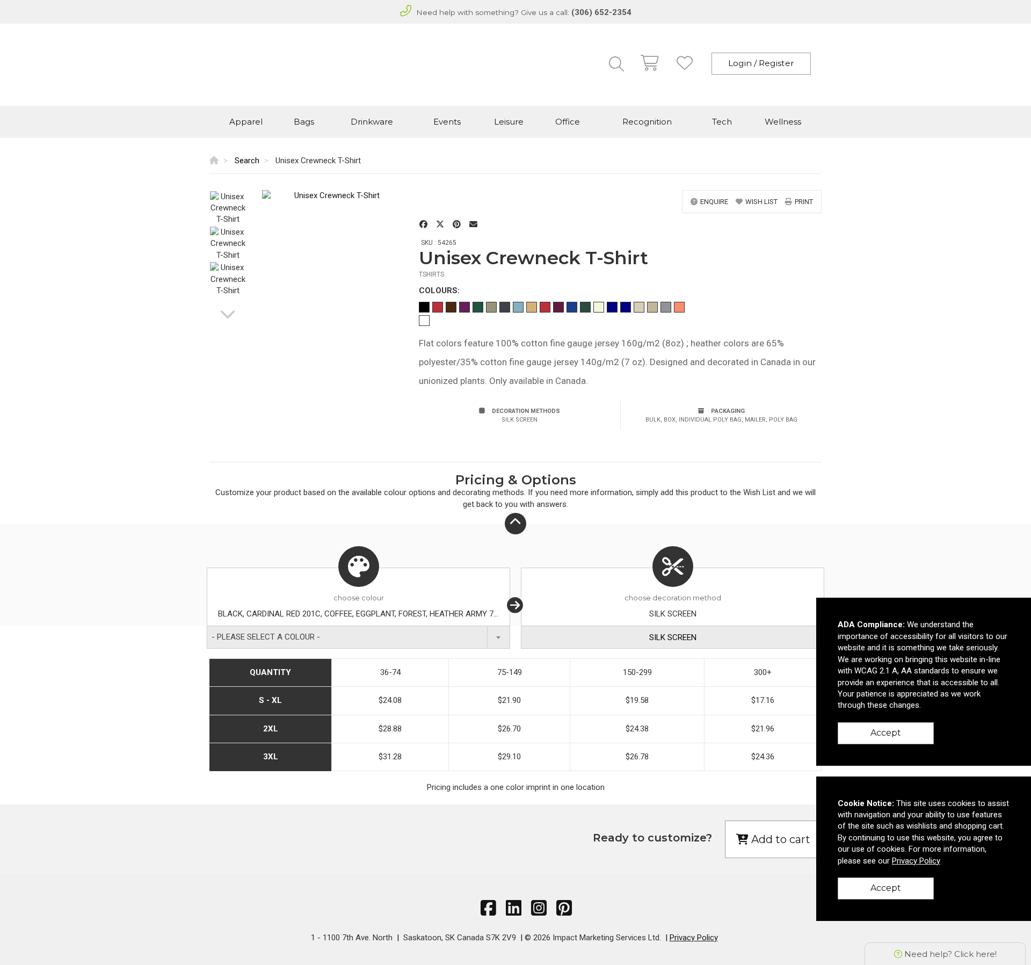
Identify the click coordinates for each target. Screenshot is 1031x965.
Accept (885, 733)
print (804, 202)
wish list (761, 202)
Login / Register (761, 63)
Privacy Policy (694, 937)
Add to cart (779, 839)
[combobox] (358, 637)
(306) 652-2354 (601, 12)
